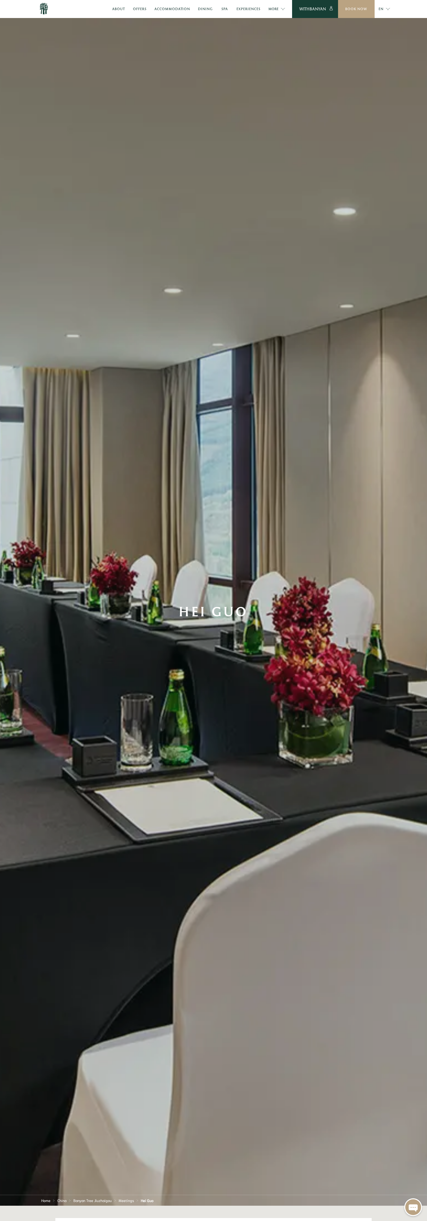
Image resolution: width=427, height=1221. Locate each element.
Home (45, 1200)
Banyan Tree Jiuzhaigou (92, 1200)
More (273, 9)
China (61, 1200)
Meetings (126, 1200)
